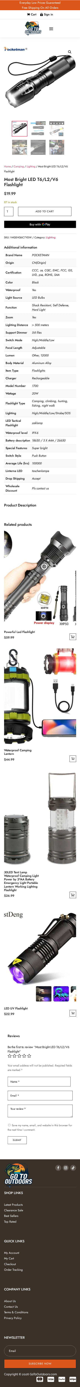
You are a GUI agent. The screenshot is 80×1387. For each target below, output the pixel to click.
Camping (19, 166)
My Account (11, 1253)
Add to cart (45, 211)
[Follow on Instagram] (66, 1168)
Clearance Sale (13, 1210)
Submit (17, 1140)
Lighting (31, 166)
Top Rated (10, 1221)
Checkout (10, 1264)
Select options (73, 637)
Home (7, 166)
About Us (10, 1301)
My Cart (9, 1258)
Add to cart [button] (73, 759)
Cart (33, 14)
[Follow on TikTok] (73, 1168)
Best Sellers (11, 1216)
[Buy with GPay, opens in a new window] (40, 224)
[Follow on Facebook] (58, 1168)
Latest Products (13, 1205)
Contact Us (11, 1307)
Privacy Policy (13, 1318)
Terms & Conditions (16, 1312)
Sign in (48, 14)
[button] (69, 52)
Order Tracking (13, 1270)
